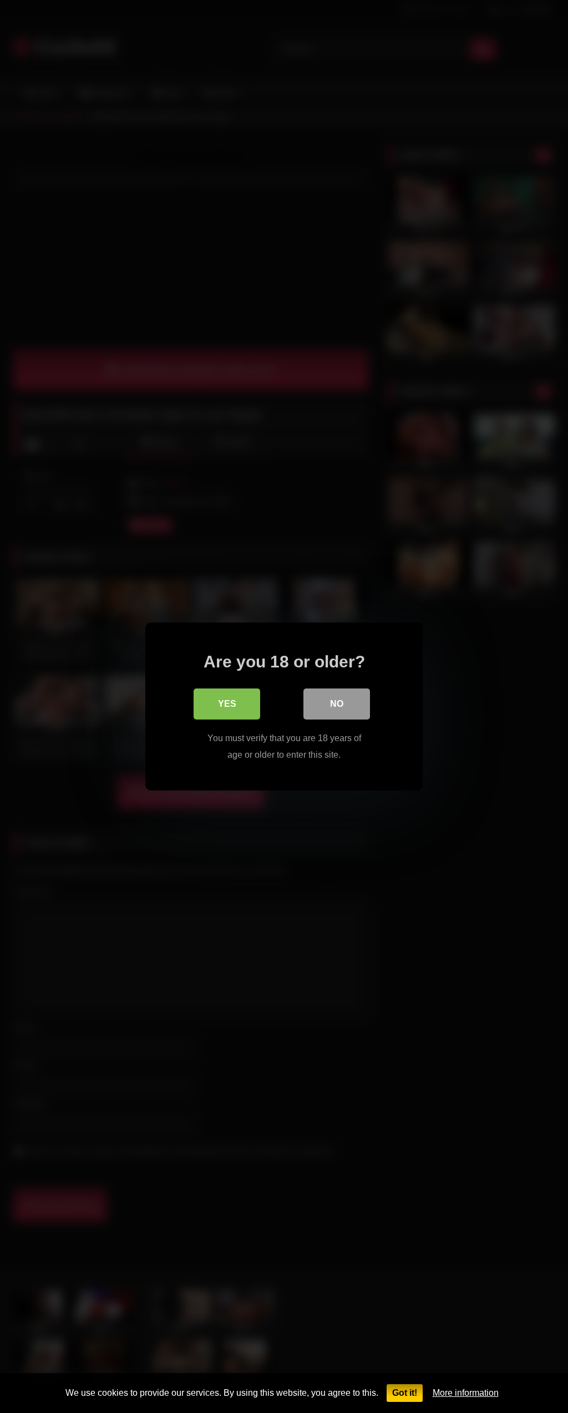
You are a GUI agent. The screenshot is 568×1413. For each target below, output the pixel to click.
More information (466, 1392)
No (336, 703)
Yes (227, 703)
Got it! (404, 1392)
